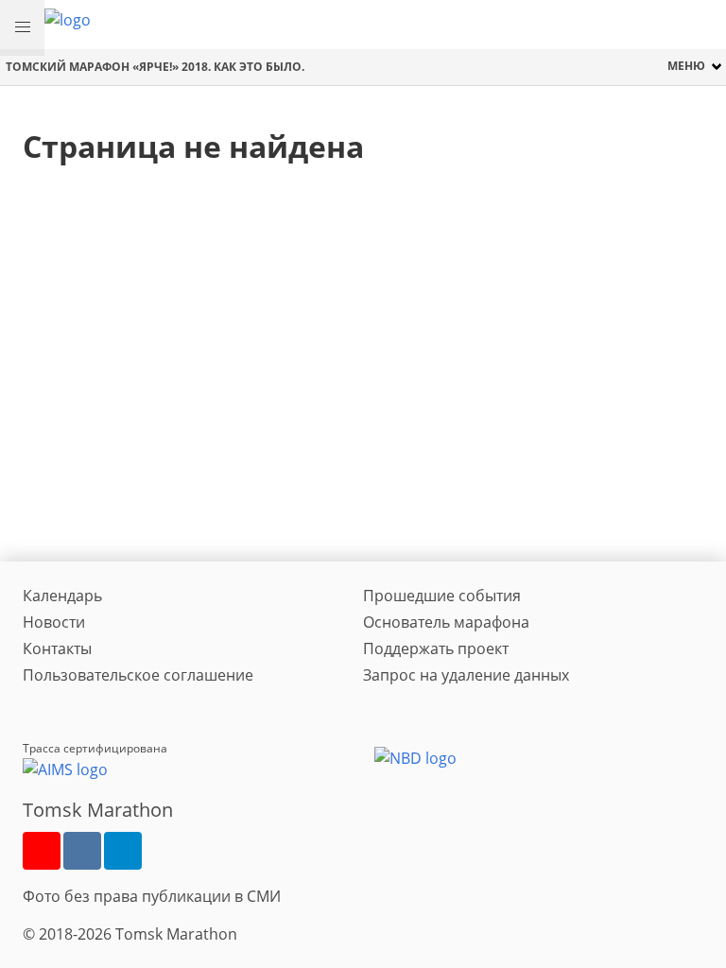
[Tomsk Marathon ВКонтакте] (82, 851)
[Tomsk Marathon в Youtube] (41, 851)
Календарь (62, 595)
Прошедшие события (442, 595)
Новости (54, 622)
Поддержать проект (436, 648)
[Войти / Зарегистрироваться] (702, 24)
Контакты (57, 648)
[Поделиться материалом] (123, 851)
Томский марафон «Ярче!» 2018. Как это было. (155, 67)
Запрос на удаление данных (466, 675)
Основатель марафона (446, 622)
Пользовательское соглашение (138, 675)
